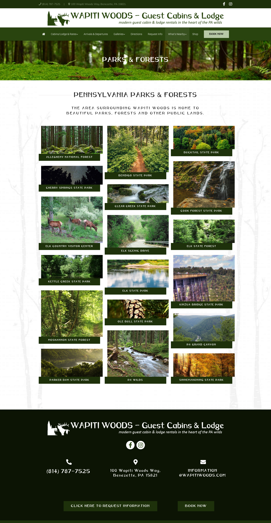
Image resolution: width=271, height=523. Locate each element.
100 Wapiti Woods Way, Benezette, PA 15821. (98, 4)
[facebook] (130, 445)
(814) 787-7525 (51, 4)
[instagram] (140, 445)
